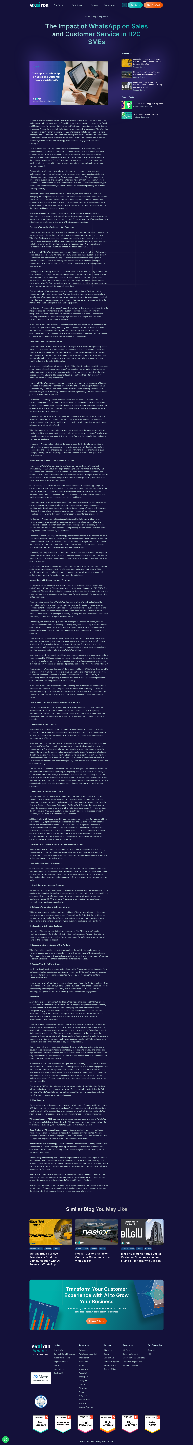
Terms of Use (110, 1369)
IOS (149, 1354)
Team (106, 1354)
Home (87, 17)
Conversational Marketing (134, 1358)
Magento (83, 1403)
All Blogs (126, 1350)
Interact (57, 1365)
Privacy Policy (110, 1365)
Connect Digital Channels (64, 1354)
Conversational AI (130, 1354)
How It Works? (59, 1350)
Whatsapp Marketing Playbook (78, 1180)
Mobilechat (84, 1358)
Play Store (83, 1396)
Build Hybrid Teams (61, 1358)
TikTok (82, 1384)
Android (151, 1350)
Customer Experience (132, 1361)
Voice (81, 1392)
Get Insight (58, 1373)
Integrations (58, 1369)
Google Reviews (86, 1407)
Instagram (83, 1377)
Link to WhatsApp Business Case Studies (70, 1139)
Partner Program (111, 1361)
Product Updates (130, 1365)
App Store (83, 1369)
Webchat (83, 1373)
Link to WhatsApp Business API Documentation (71, 1125)
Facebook (83, 1361)
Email (81, 1365)
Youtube (83, 1388)
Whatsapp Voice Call (88, 1354)
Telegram (83, 1380)
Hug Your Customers (90, 1166)
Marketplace (84, 1399)
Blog (94, 17)
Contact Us (109, 1358)
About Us (108, 1350)
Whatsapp (83, 1350)
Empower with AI (60, 1361)
